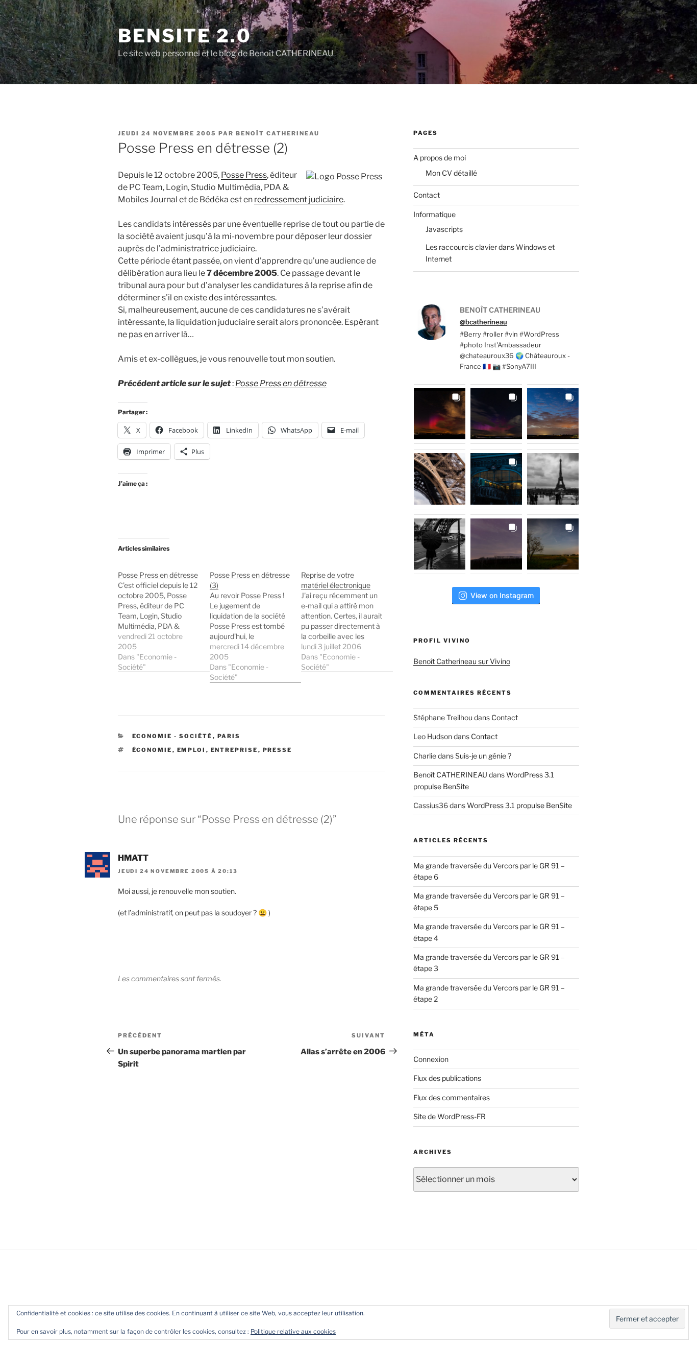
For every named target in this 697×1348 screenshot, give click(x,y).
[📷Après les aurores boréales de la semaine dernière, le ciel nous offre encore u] (553, 544)
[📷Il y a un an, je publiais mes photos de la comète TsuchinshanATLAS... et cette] (553, 414)
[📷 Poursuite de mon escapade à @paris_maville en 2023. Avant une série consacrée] (439, 479)
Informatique (434, 214)
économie (152, 749)
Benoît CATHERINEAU (277, 133)
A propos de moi (439, 157)
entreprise (234, 749)
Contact (426, 195)
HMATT (133, 858)
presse (277, 749)
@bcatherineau (483, 322)
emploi (191, 749)
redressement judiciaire (298, 199)
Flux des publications (447, 1078)
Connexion (431, 1059)
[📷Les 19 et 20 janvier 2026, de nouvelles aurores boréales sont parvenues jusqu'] (496, 414)
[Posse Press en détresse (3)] (256, 620)
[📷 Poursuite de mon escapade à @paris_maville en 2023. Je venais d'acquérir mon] (496, 479)
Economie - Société (172, 736)
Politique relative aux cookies (293, 1331)
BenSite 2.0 (185, 36)
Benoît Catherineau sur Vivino (461, 661)
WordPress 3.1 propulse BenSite (519, 805)
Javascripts (444, 229)
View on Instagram (502, 595)
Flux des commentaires (451, 1097)
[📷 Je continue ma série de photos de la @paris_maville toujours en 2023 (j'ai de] (553, 479)
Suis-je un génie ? (483, 755)
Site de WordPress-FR (449, 1116)
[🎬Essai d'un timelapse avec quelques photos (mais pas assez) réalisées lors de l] (439, 414)
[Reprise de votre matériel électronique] (347, 615)
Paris (229, 736)
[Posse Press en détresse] (164, 615)
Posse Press (244, 175)
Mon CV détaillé (451, 173)
